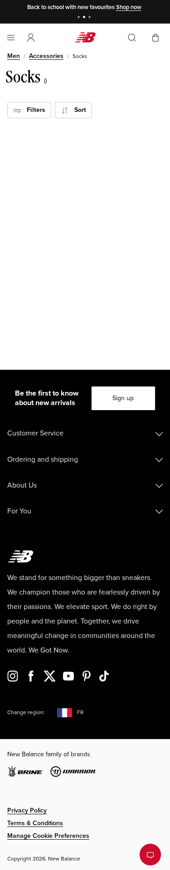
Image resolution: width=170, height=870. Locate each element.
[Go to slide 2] (85, 18)
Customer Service (35, 433)
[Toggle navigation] (11, 38)
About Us (22, 485)
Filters (33, 110)
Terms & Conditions (35, 823)
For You (19, 511)
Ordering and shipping (42, 459)
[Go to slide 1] (80, 18)
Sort (77, 110)
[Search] (132, 37)
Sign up (123, 398)
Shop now (128, 7)
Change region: (26, 712)
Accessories (46, 56)
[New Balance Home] (85, 37)
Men (13, 56)
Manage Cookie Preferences (48, 836)
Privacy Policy (27, 810)
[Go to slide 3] (90, 18)
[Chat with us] (150, 854)
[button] (31, 37)
